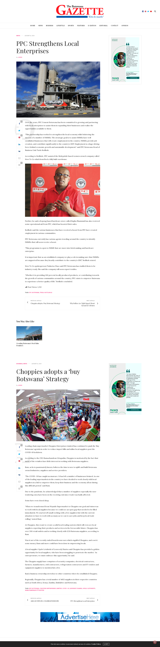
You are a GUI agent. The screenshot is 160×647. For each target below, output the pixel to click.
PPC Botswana (34, 292)
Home (32, 26)
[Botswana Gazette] (80, 11)
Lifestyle (60, 26)
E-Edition (92, 26)
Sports (71, 26)
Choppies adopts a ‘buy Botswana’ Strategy (48, 375)
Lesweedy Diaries (75, 588)
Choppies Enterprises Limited (51, 588)
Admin (20, 57)
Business (49, 26)
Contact (114, 26)
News (40, 26)
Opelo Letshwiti (89, 588)
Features (81, 26)
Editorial (103, 26)
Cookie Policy (96, 644)
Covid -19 (65, 588)
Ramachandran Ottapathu (34, 590)
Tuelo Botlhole (46, 292)
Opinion (124, 26)
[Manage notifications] (155, 642)
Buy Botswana (34, 588)
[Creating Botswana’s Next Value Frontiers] (29, 333)
